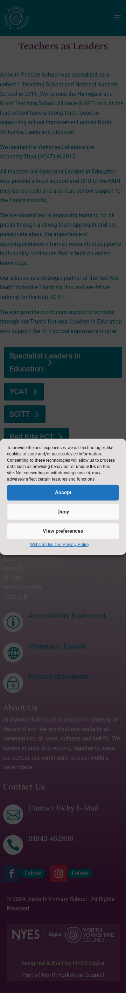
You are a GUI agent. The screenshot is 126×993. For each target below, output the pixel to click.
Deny (63, 512)
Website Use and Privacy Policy (59, 544)
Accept (63, 492)
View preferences (63, 531)
